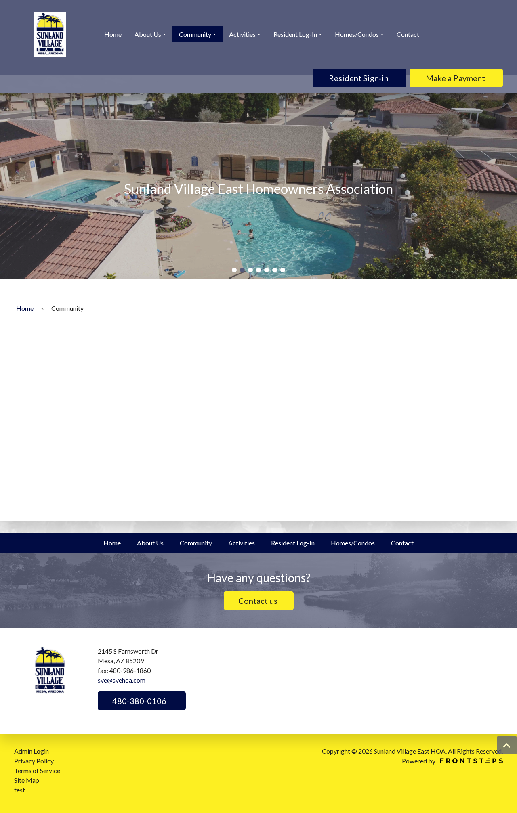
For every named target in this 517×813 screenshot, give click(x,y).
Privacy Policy (34, 761)
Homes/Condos (357, 34)
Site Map (26, 780)
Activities (242, 34)
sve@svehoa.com (121, 680)
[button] (234, 270)
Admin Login (31, 751)
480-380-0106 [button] (138, 701)
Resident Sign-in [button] (359, 78)
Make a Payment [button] (456, 78)
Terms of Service (37, 770)
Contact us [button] (258, 601)
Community (195, 34)
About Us (148, 34)
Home (113, 34)
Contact (408, 34)
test (19, 790)
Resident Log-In (295, 34)
